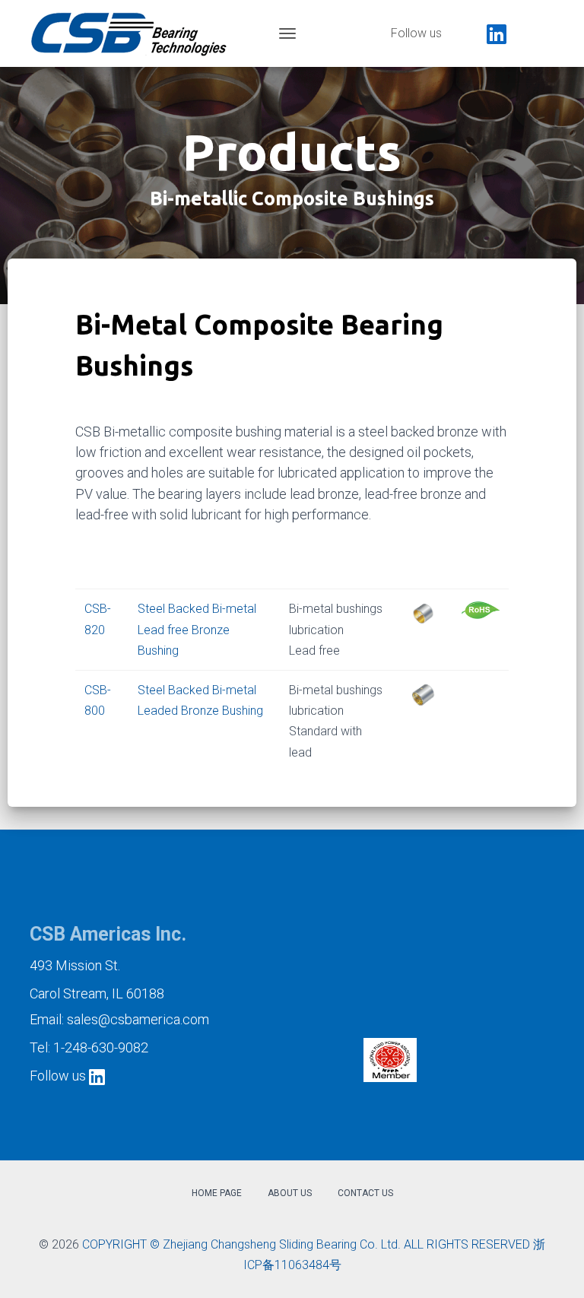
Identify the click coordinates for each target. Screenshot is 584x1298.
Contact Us (365, 1193)
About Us (290, 1193)
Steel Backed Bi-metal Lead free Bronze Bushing (197, 629)
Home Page (217, 1193)
